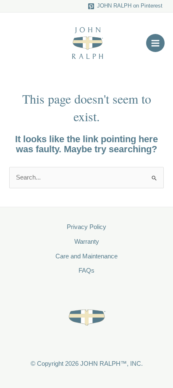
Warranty (86, 241)
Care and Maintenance (86, 256)
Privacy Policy (86, 227)
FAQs (86, 270)
